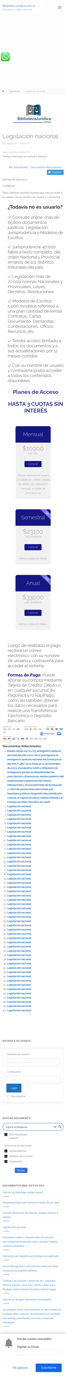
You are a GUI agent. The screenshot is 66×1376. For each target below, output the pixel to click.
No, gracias (20, 1367)
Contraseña (14, 1071)
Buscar (21, 1170)
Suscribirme (48, 1367)
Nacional (24, 143)
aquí (41, 192)
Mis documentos (18, 167)
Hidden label (5, 1134)
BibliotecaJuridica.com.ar (18, 5)
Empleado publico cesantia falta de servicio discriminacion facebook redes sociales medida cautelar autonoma (30, 1241)
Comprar (33, 464)
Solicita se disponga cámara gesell (23, 1192)
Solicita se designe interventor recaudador (27, 1299)
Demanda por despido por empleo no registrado (31, 1256)
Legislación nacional (19, 806)
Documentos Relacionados (45, 167)
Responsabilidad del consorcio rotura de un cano (31, 1202)
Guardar (56, 172)
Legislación (14, 91)
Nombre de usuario (19, 1054)
